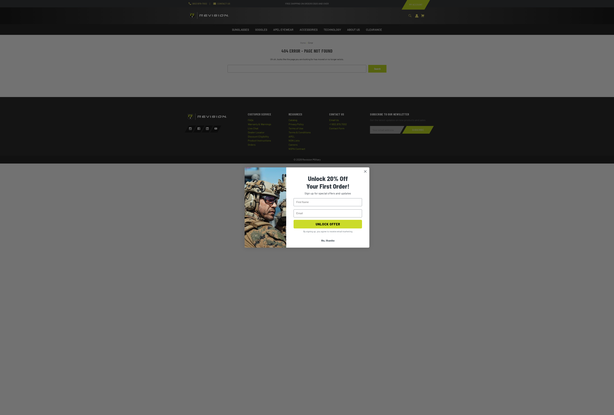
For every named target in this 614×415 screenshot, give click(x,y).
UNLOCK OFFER (328, 224)
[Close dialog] (365, 171)
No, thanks (328, 240)
